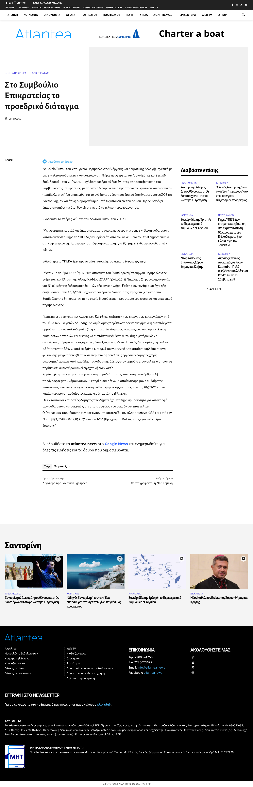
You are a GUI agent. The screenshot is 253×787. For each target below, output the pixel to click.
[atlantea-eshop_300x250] (126, 418)
